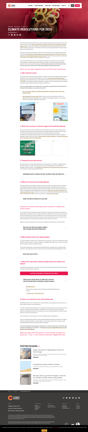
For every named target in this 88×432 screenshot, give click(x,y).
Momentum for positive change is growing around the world (40, 54)
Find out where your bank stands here (47, 136)
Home (9, 391)
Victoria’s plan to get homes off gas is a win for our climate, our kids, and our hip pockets (49, 376)
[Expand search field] (69, 5)
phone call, (22, 79)
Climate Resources (38, 5)
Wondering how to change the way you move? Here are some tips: (43, 174)
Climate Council (13, 32)
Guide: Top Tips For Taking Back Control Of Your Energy (48, 351)
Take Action (48, 5)
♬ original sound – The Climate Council (35, 293)
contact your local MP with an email (56, 78)
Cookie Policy (55, 427)
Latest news (15, 391)
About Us (64, 5)
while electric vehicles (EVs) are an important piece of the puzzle (51, 167)
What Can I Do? (17, 26)
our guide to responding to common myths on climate (44, 273)
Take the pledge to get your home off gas (31, 96)
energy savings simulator (52, 193)
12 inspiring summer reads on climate (46, 364)
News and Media (56, 5)
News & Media (10, 26)
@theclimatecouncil (30, 286)
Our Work (30, 5)
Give (78, 5)
